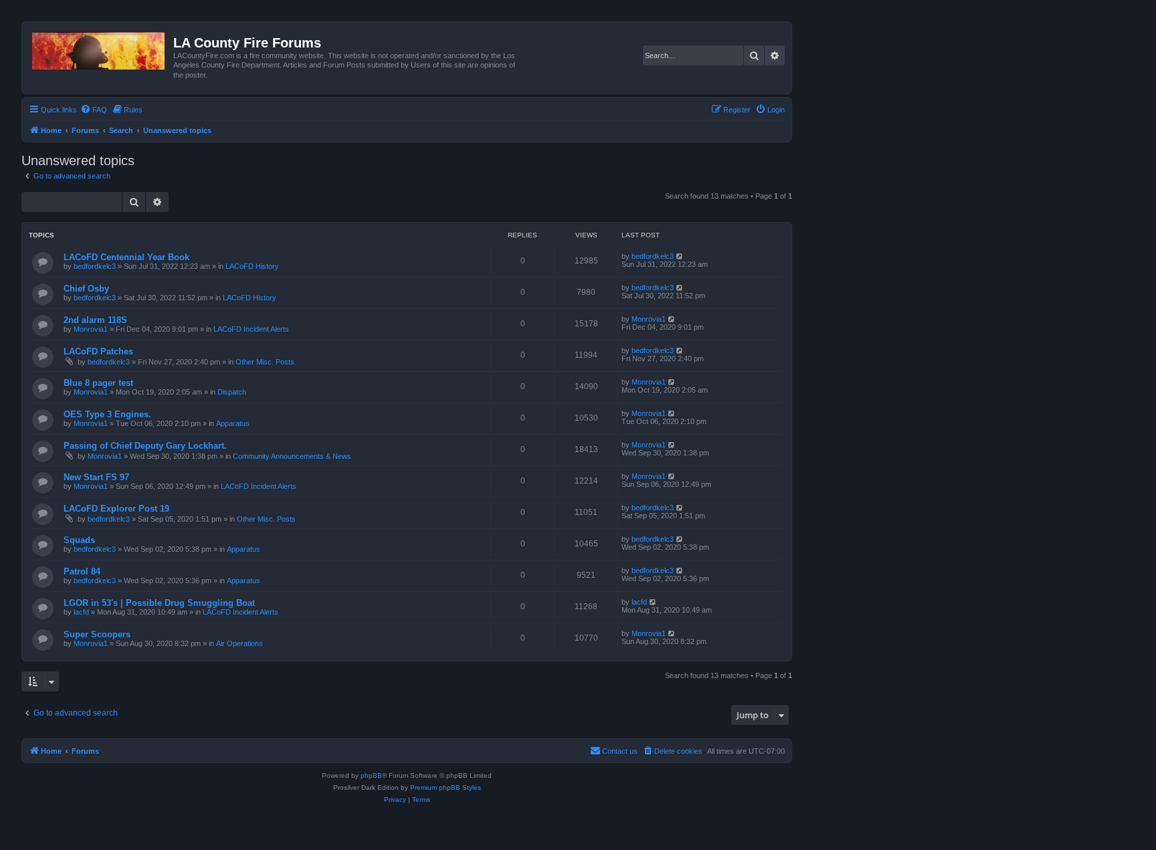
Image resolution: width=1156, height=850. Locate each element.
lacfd (81, 612)
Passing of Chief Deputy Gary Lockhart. (145, 446)
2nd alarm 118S (95, 320)
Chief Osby (86, 289)
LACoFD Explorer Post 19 (116, 509)
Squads (79, 540)
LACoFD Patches (98, 351)
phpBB (371, 775)
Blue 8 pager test (98, 383)
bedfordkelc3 (95, 266)
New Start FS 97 (96, 477)
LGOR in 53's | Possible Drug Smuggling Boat (159, 603)
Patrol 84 (82, 571)
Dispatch (231, 392)
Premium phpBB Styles (445, 787)
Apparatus (233, 423)
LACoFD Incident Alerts (251, 329)
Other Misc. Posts (264, 362)
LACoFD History (252, 266)
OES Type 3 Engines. (107, 414)
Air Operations (239, 643)
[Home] (99, 48)
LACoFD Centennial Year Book (126, 257)
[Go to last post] (680, 256)
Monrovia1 (91, 329)
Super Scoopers (97, 634)
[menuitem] (93, 110)
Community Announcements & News (292, 456)
